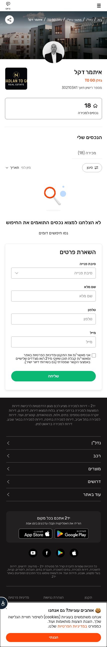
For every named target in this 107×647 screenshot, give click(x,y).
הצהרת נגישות (53, 597)
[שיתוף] (9, 19)
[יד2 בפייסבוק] (46, 553)
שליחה (53, 376)
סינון (90, 167)
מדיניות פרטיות (18, 597)
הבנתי (53, 637)
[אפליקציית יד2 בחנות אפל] (74, 553)
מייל (93, 333)
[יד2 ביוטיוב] (33, 553)
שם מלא (90, 287)
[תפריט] (99, 5)
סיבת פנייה (88, 264)
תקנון (88, 597)
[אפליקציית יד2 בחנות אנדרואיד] (60, 553)
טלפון (92, 310)
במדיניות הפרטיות (72, 626)
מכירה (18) (87, 153)
